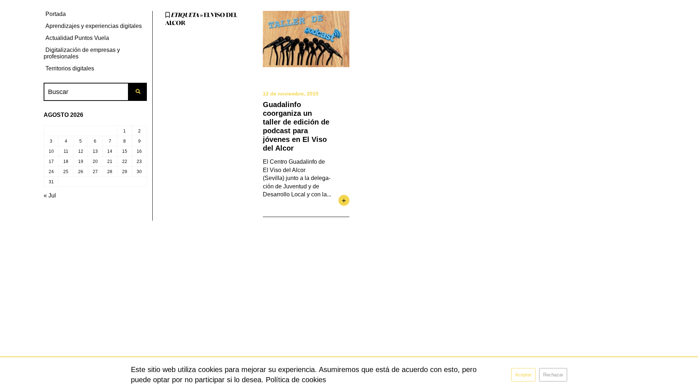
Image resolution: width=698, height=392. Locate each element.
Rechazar (553, 374)
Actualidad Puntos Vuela (77, 38)
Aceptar (523, 374)
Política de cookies (296, 380)
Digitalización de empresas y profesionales (82, 53)
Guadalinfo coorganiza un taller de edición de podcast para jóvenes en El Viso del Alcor (296, 126)
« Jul (50, 195)
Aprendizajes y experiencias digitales (93, 26)
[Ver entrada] (306, 39)
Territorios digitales (69, 68)
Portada (55, 14)
